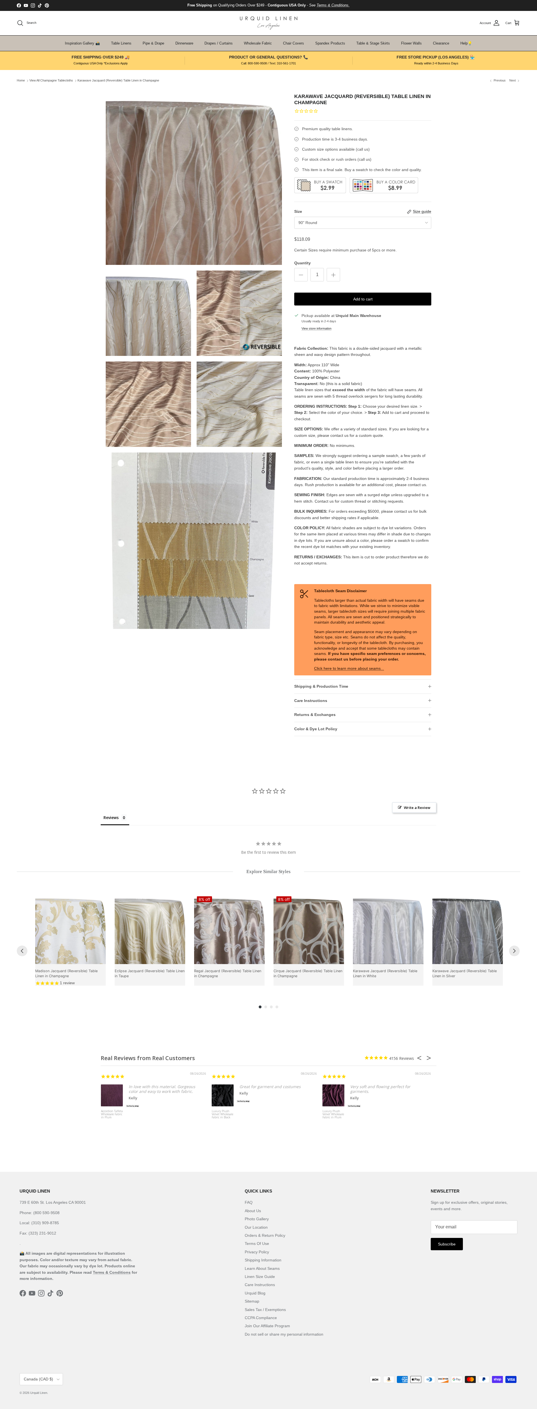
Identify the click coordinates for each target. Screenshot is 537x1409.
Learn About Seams (262, 1268)
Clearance (441, 43)
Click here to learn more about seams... (349, 668)
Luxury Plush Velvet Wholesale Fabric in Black (222, 1114)
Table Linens (121, 43)
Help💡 (466, 43)
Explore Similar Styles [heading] (268, 871)
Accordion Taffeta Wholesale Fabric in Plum (112, 1114)
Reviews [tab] (111, 817)
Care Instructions (310, 700)
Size (298, 211)
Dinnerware (184, 43)
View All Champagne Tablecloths (51, 80)
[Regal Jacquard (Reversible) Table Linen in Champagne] (229, 929)
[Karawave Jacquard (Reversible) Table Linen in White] (388, 929)
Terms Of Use (257, 1243)
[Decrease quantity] (301, 274)
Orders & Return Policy (265, 1235)
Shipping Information (263, 1260)
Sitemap (252, 1301)
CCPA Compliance (261, 1317)
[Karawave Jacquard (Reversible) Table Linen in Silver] (467, 929)
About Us (253, 1211)
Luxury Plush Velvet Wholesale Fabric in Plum (333, 1114)
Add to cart (363, 299)
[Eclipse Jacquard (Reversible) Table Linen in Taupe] (150, 929)
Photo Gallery (257, 1219)
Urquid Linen (38, 1392)
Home (21, 80)
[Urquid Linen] (268, 23)
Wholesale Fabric (258, 43)
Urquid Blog (255, 1293)
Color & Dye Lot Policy (315, 729)
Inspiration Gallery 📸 (82, 43)
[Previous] (22, 951)
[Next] (514, 951)
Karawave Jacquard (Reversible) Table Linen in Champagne (118, 80)
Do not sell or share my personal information (284, 1334)
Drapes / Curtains (218, 43)
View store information (316, 328)
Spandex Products (330, 43)
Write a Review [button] (417, 807)
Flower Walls (411, 43)
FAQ (249, 1202)
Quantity (302, 263)
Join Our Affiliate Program (267, 1326)
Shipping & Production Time (321, 686)
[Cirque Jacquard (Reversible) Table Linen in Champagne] (309, 929)
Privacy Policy (257, 1252)
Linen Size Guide (260, 1276)
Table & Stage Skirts (373, 43)
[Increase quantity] (333, 274)
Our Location (256, 1227)
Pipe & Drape (153, 43)
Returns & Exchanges (315, 714)
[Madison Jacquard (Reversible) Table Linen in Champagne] (70, 929)
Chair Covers (293, 43)
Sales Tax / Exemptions (265, 1309)
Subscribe (447, 1244)
